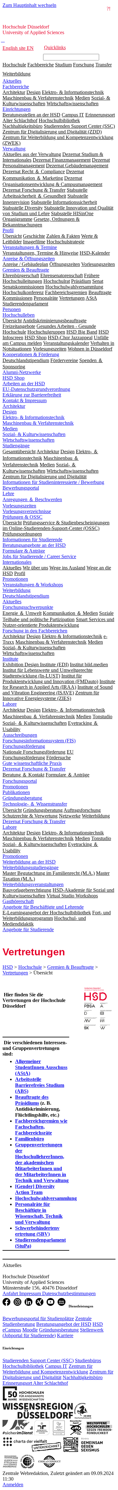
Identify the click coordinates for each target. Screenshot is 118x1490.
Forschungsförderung (24, 746)
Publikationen (16, 792)
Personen (12, 309)
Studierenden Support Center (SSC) (38, 1360)
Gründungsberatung (22, 798)
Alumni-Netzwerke (22, 372)
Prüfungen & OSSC (22, 517)
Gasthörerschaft (18, 901)
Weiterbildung (17, 73)
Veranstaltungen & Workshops (33, 584)
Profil (8, 230)
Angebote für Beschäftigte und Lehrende (43, 907)
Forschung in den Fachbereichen (35, 630)
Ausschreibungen (20, 735)
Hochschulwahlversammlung (46, 1198)
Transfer (103, 64)
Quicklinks (55, 47)
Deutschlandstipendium (26, 596)
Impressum (30, 1293)
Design (10, 411)
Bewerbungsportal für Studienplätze (38, 1318)
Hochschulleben (19, 315)
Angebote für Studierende (28, 929)
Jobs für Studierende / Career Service (39, 556)
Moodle (30, 1329)
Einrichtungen (17, 109)
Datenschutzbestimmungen (69, 1293)
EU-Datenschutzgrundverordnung (36, 389)
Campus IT (56, 1366)
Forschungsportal (20, 781)
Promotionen (15, 579)
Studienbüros (88, 1360)
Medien (10, 428)
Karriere (65, 1335)
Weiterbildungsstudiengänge (31, 867)
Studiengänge (16, 445)
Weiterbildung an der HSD (29, 861)
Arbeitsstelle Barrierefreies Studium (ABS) (39, 1085)
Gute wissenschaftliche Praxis (32, 763)
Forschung (83, 64)
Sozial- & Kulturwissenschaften (34, 434)
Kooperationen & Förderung (31, 354)
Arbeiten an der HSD (24, 383)
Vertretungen (15, 972)
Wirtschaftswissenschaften (28, 440)
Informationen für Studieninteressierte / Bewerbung (53, 482)
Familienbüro (29, 1138)
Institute (10, 659)
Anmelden (13, 1484)
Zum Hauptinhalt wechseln (29, 5)
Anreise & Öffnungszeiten (29, 258)
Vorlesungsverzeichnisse (27, 511)
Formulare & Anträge (24, 550)
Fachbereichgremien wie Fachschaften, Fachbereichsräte (41, 1126)
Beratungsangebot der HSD (63, 1324)
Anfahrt (11, 1293)
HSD (8, 967)
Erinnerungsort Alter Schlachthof (35, 1383)
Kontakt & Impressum (25, 400)
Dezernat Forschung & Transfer (34, 768)
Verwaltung (14, 148)
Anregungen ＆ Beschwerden (32, 499)
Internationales (17, 562)
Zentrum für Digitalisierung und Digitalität (58, 1374)
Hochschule (14, 64)
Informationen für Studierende (32, 539)
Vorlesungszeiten (19, 505)
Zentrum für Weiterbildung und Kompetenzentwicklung (48, 1368)
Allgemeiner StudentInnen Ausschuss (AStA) (41, 1067)
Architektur (14, 406)
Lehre (8, 493)
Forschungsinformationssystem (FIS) (39, 740)
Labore (10, 704)
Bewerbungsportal (21, 488)
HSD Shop (14, 378)
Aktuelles (12, 81)
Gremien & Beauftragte (26, 270)
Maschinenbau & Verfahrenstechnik (38, 423)
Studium (63, 64)
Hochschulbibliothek (23, 1366)
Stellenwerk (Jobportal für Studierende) (53, 1332)
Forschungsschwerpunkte (28, 607)
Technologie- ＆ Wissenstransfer (35, 804)
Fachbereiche (40, 64)
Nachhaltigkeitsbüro (83, 1377)
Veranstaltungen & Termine (30, 247)
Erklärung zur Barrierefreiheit (32, 394)
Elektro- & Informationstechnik (34, 417)
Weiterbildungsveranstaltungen (33, 884)
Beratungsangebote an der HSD (34, 545)
